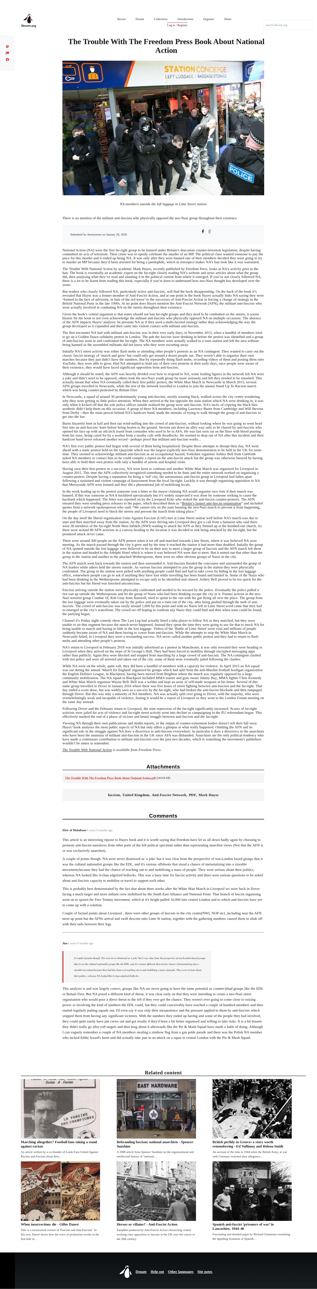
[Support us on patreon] (7, 53)
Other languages (181, 1271)
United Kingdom (136, 795)
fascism (114, 795)
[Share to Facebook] (203, 231)
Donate (141, 1271)
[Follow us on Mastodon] (7, 47)
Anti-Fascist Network (169, 795)
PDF (192, 795)
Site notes (204, 1271)
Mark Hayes (208, 795)
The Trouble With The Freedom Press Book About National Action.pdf (110, 778)
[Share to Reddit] (209, 231)
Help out (157, 1271)
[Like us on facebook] (7, 60)
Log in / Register (177, 25)
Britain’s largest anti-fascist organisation (211, 503)
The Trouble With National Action (87, 750)
